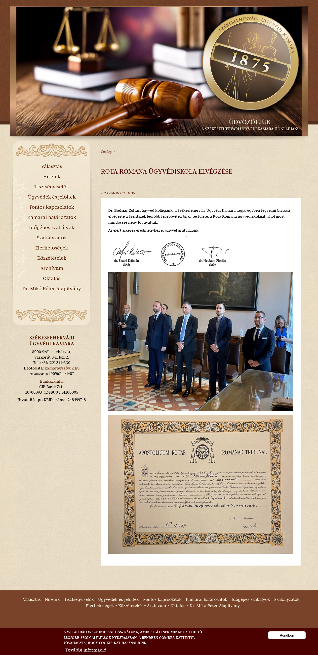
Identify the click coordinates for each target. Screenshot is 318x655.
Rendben (287, 635)
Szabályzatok (52, 237)
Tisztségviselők (51, 186)
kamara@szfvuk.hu (62, 368)
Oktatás (51, 278)
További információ (85, 650)
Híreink (51, 176)
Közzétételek (51, 258)
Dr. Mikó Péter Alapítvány (51, 288)
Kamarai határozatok (51, 217)
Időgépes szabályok (51, 227)
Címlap (107, 151)
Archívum (51, 268)
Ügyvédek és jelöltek (52, 197)
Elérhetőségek (51, 248)
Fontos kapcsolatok (52, 207)
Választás (51, 166)
